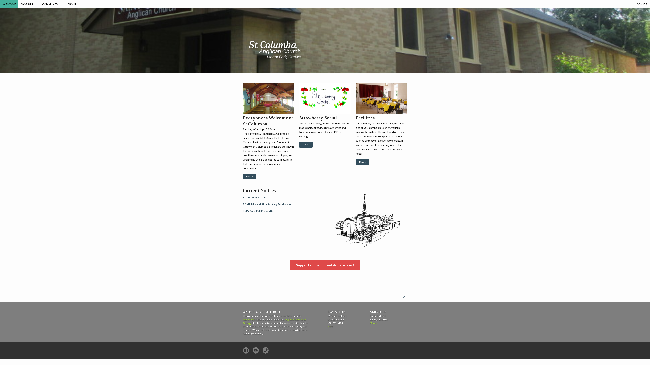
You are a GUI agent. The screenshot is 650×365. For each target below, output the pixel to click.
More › (249, 176)
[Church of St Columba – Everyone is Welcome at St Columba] (293, 34)
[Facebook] (246, 350)
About (72, 4)
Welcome (9, 4)
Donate (641, 4)
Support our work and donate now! (325, 265)
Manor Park (249, 319)
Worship (27, 4)
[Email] (256, 350)
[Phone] (266, 350)
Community (50, 4)
